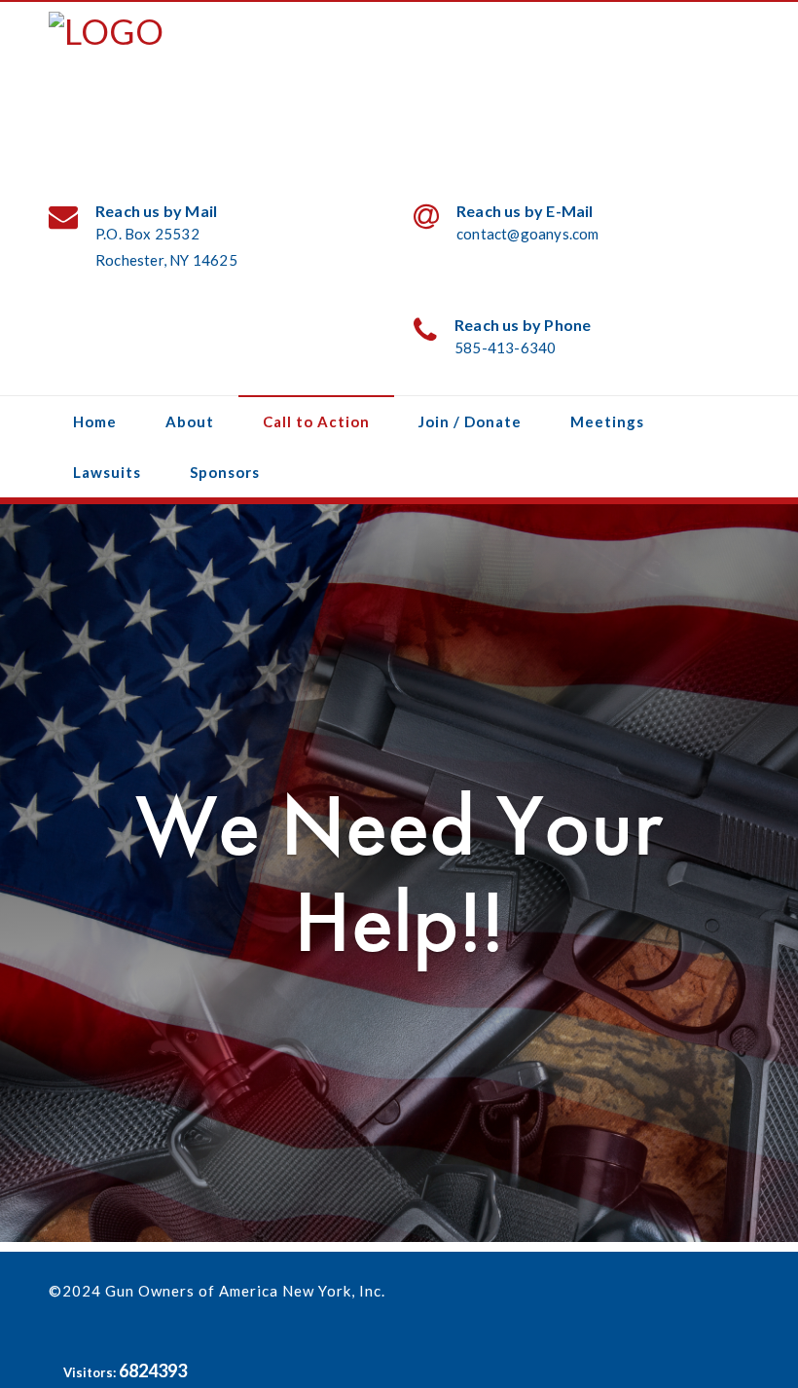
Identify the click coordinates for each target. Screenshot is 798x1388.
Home (95, 421)
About (189, 421)
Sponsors (225, 472)
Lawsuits (107, 472)
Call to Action (316, 421)
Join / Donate (470, 421)
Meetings (607, 421)
